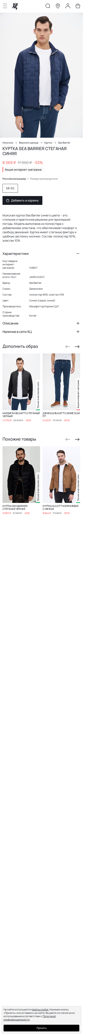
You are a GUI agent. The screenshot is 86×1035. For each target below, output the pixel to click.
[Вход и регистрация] (67, 6)
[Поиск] (47, 6)
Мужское (8, 142)
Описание (10, 323)
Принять (42, 1028)
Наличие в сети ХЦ (17, 331)
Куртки (48, 142)
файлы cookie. (40, 1009)
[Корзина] (77, 6)
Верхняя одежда (28, 142)
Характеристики (16, 253)
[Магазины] (57, 6)
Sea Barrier (64, 142)
